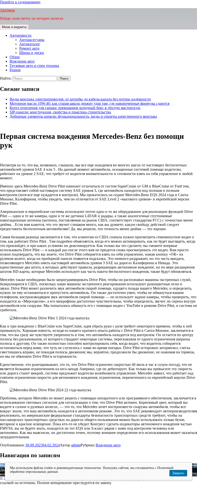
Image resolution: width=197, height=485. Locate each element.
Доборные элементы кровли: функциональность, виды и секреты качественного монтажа (83, 116)
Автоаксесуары (31, 40)
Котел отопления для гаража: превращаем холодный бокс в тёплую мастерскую (75, 108)
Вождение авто (22, 61)
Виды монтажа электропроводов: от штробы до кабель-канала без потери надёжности (80, 99)
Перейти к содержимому (20, 2)
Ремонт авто (29, 48)
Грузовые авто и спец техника (34, 66)
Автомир (7, 10)
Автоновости (20, 35)
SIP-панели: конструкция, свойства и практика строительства (60, 112)
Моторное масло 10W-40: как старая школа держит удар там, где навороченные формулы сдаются (89, 103)
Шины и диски (31, 53)
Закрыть (178, 473)
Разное (15, 70)
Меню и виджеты (14, 27)
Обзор (15, 57)
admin (75, 445)
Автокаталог (29, 44)
